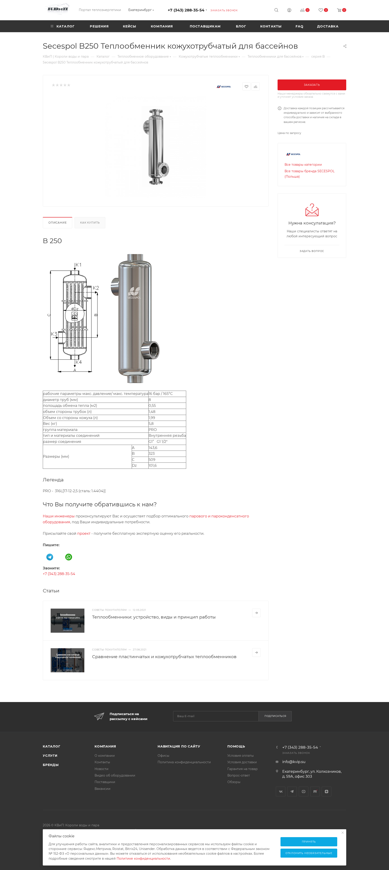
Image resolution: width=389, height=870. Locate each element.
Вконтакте (280, 791)
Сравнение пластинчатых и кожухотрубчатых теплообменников (164, 656)
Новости (102, 769)
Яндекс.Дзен (326, 791)
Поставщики (105, 782)
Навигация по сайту (179, 746)
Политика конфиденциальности (184, 762)
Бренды (51, 765)
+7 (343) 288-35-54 (186, 10)
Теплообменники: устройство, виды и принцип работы (154, 617)
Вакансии (103, 789)
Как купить (90, 222)
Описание (57, 222)
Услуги (50, 755)
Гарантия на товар (242, 769)
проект (83, 533)
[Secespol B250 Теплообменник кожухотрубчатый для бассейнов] (155, 146)
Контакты (102, 762)
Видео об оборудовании (115, 775)
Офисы (163, 755)
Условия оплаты (240, 755)
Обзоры (233, 782)
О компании (105, 755)
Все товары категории (303, 164)
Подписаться (275, 716)
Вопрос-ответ (238, 775)
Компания (105, 746)
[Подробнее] (256, 613)
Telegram (292, 791)
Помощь (236, 746)
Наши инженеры (59, 516)
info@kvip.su (293, 762)
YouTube (303, 791)
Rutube (315, 791)
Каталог (51, 746)
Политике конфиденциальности (143, 858)
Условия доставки (242, 762)
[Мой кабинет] (289, 11)
